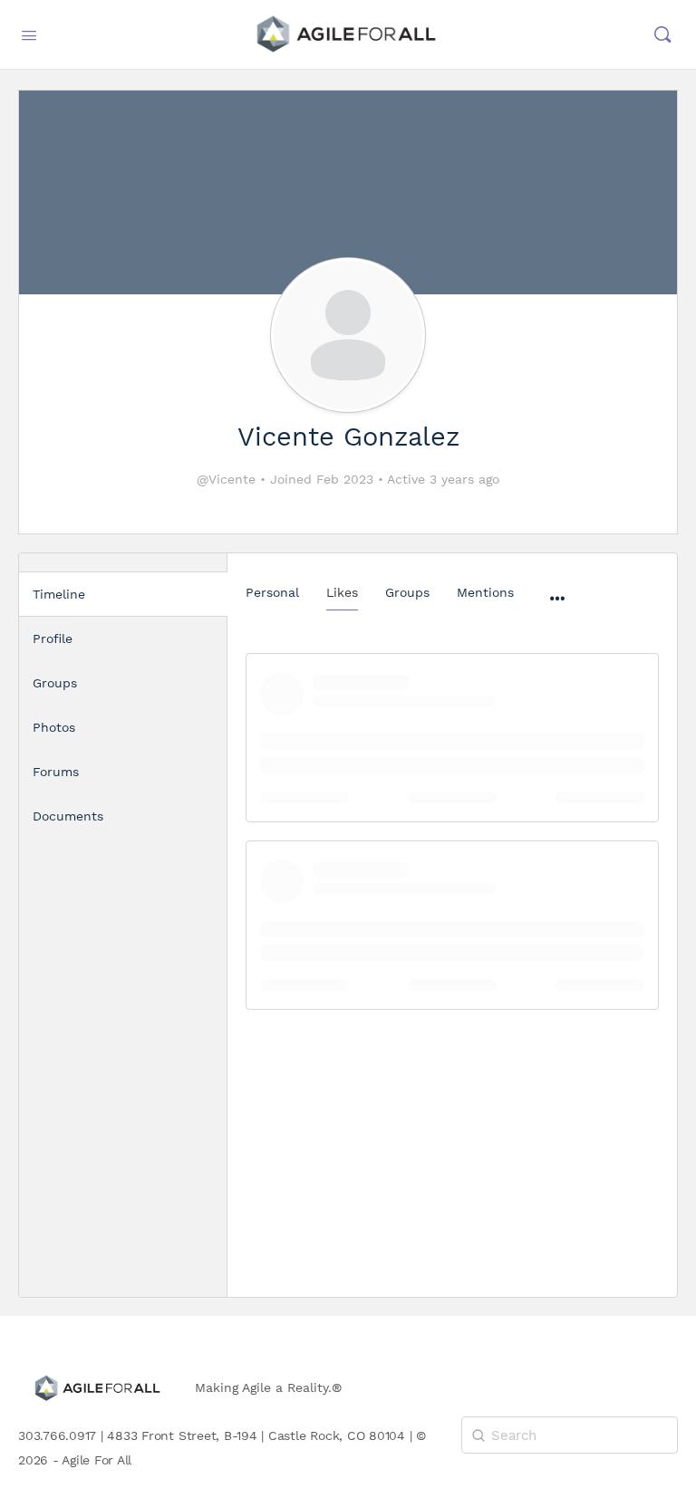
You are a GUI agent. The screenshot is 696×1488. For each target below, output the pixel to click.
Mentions (485, 592)
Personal (272, 592)
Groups (407, 592)
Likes (342, 592)
